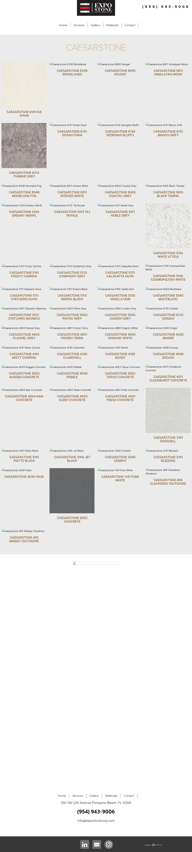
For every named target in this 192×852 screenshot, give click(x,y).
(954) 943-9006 (96, 812)
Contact (130, 25)
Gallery (95, 25)
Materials (112, 25)
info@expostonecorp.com (96, 821)
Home (63, 25)
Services (79, 25)
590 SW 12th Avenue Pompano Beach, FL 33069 (96, 803)
